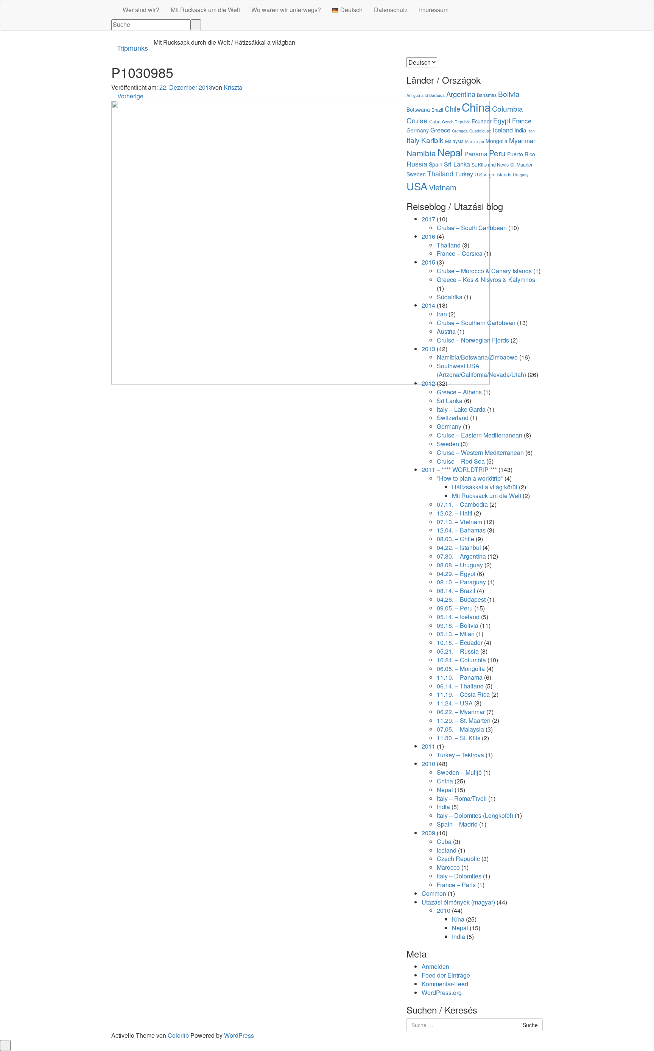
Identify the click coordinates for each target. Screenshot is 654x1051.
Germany (417, 130)
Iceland (503, 129)
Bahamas (487, 95)
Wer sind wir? (141, 9)
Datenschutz (391, 9)
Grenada (460, 131)
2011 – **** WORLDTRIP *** (459, 469)
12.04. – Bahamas (461, 530)
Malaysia (454, 141)
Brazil (437, 109)
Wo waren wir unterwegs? (286, 9)
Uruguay (520, 175)
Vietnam (442, 187)
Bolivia (509, 94)
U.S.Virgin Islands (493, 174)
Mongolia (497, 141)
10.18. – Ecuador (460, 642)
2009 (428, 832)
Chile (452, 109)
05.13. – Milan (456, 633)
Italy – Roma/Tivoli (462, 798)
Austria (446, 331)
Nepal (450, 152)
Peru (497, 153)
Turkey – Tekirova (460, 754)
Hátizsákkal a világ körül (484, 487)
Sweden (416, 174)
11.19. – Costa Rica (463, 694)
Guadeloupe (480, 131)
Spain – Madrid (457, 824)
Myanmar (522, 140)
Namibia (421, 153)
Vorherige (129, 96)
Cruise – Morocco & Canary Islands (484, 270)
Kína (458, 919)
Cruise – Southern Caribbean (476, 322)
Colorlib (178, 1035)
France (521, 120)
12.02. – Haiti (454, 513)
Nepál (460, 927)
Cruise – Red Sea (461, 461)
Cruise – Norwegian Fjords (473, 340)
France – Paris (456, 884)
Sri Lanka (457, 163)
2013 (428, 348)
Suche (530, 1025)
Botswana (418, 109)
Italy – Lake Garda (461, 409)
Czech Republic (456, 122)
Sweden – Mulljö (459, 772)
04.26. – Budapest (461, 599)
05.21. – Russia (458, 651)
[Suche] (195, 24)
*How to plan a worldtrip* (470, 478)
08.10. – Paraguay (461, 582)
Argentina (460, 94)
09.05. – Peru (455, 608)
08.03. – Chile (455, 538)
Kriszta (233, 87)
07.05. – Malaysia (460, 729)
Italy (413, 140)
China (476, 107)
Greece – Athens (459, 392)
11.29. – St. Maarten (463, 720)
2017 (428, 219)
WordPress (239, 1035)
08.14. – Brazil (456, 590)
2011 (428, 746)
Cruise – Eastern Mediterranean (479, 435)
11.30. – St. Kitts (458, 737)
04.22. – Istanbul (459, 547)
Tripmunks (132, 48)
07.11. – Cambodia (462, 504)
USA (416, 185)
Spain (435, 164)
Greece (440, 129)
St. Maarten (522, 164)
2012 (428, 383)
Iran (531, 131)
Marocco (448, 867)
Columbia (507, 108)
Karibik (432, 140)
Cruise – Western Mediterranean (480, 452)
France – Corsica (460, 253)
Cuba (435, 121)
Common (434, 893)
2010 (428, 763)
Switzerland (453, 417)
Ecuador (482, 121)
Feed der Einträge (446, 975)
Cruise (417, 120)
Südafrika (449, 297)
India (520, 130)
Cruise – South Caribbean (472, 227)
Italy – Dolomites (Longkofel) (475, 815)
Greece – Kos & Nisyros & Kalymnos (486, 279)
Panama (475, 153)
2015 (428, 262)
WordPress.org (442, 992)
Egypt (502, 120)
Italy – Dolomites (459, 876)
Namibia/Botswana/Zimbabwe (477, 357)
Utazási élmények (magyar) (458, 902)
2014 (428, 305)
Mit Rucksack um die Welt (205, 9)
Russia (416, 163)
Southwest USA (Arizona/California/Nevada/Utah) (481, 370)
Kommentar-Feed (445, 983)
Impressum (433, 9)
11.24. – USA (455, 703)
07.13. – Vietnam (459, 521)
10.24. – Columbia (461, 660)
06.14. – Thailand (460, 686)
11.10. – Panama (460, 677)
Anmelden (435, 966)
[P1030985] (300, 241)
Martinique (474, 141)
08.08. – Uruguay (460, 565)
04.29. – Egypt (456, 573)
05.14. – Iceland (458, 616)
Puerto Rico (521, 154)
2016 (428, 236)
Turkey (464, 173)
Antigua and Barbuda (425, 95)
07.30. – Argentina (461, 556)
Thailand (440, 173)
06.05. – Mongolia (461, 668)
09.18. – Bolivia (457, 625)
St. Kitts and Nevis (490, 164)
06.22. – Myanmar (461, 711)
